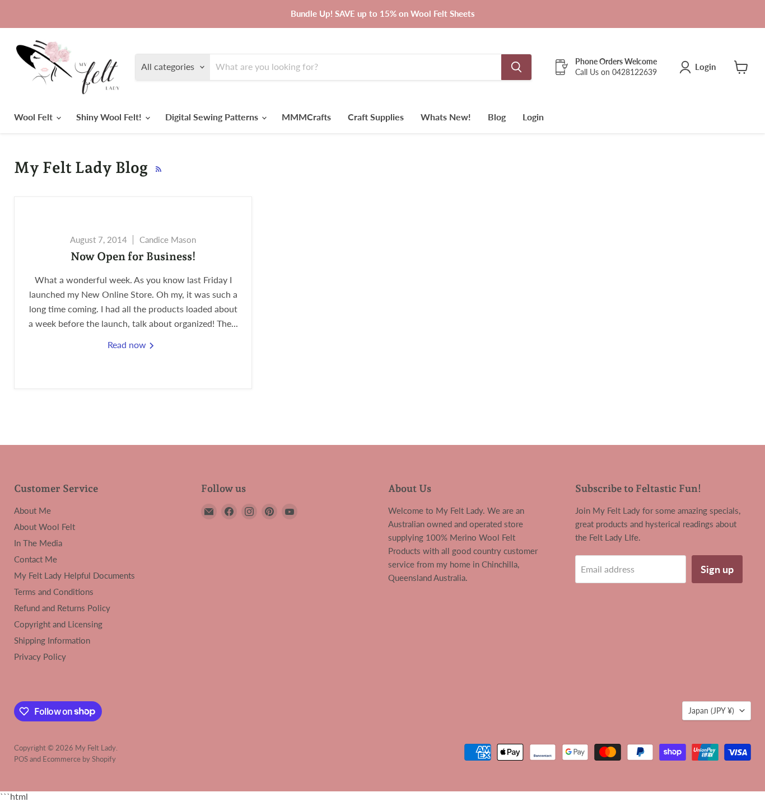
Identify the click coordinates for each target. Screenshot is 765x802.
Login (533, 116)
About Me (32, 510)
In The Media (38, 543)
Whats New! (446, 116)
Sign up (717, 569)
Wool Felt (34, 116)
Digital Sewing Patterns (212, 116)
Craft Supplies (376, 116)
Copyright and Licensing (58, 624)
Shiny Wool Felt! (110, 116)
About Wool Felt (44, 527)
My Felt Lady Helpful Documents (74, 575)
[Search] (516, 67)
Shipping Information (52, 640)
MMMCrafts (306, 116)
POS (21, 758)
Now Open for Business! (133, 256)
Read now (128, 344)
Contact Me (35, 559)
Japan (711, 710)
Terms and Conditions (54, 592)
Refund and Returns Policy (62, 608)
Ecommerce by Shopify (79, 758)
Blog (497, 116)
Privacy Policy (40, 656)
